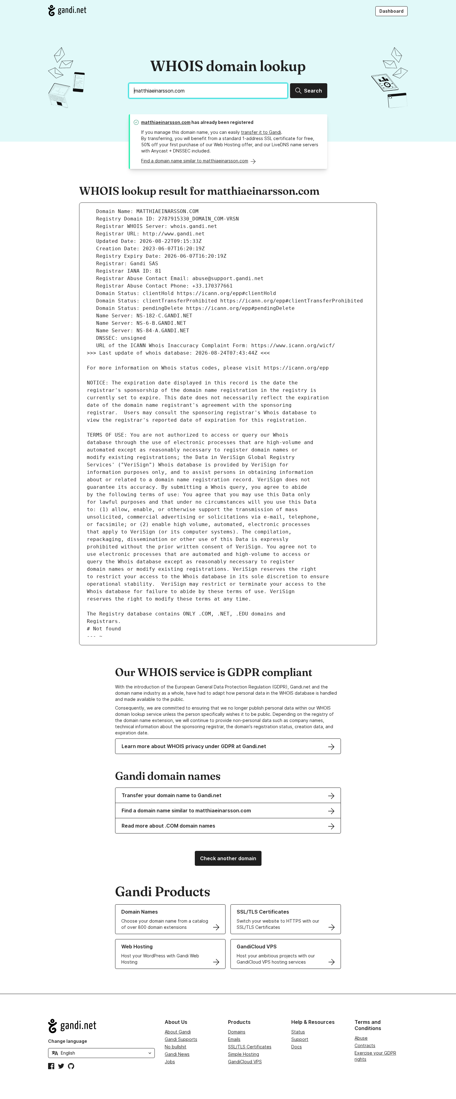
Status (298, 1031)
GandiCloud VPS (245, 1061)
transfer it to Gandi (261, 132)
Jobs (170, 1061)
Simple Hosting (243, 1054)
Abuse (361, 1038)
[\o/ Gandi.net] (101, 1026)
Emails (234, 1039)
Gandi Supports (181, 1039)
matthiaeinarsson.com (165, 122)
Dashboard (391, 11)
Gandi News (177, 1054)
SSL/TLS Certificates (249, 1046)
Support (299, 1039)
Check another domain (228, 858)
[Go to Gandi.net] (67, 10)
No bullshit (175, 1046)
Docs (296, 1046)
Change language (67, 1041)
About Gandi (178, 1031)
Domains (236, 1031)
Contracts (365, 1045)
